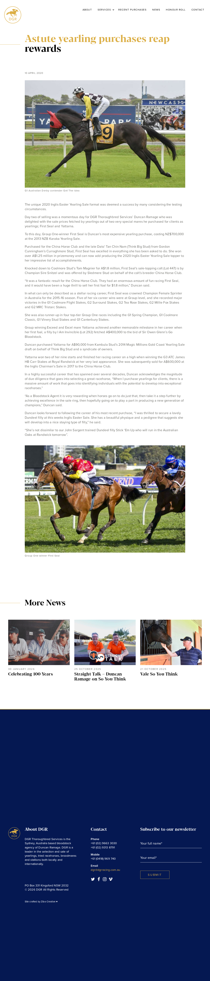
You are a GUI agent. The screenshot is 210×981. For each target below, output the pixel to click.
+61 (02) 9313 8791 (103, 847)
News (156, 9)
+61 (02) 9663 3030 (104, 843)
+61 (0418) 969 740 (103, 858)
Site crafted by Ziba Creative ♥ (41, 901)
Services (104, 9)
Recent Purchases (132, 9)
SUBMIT (155, 875)
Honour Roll (176, 9)
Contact (197, 9)
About (87, 9)
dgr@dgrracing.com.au (105, 870)
